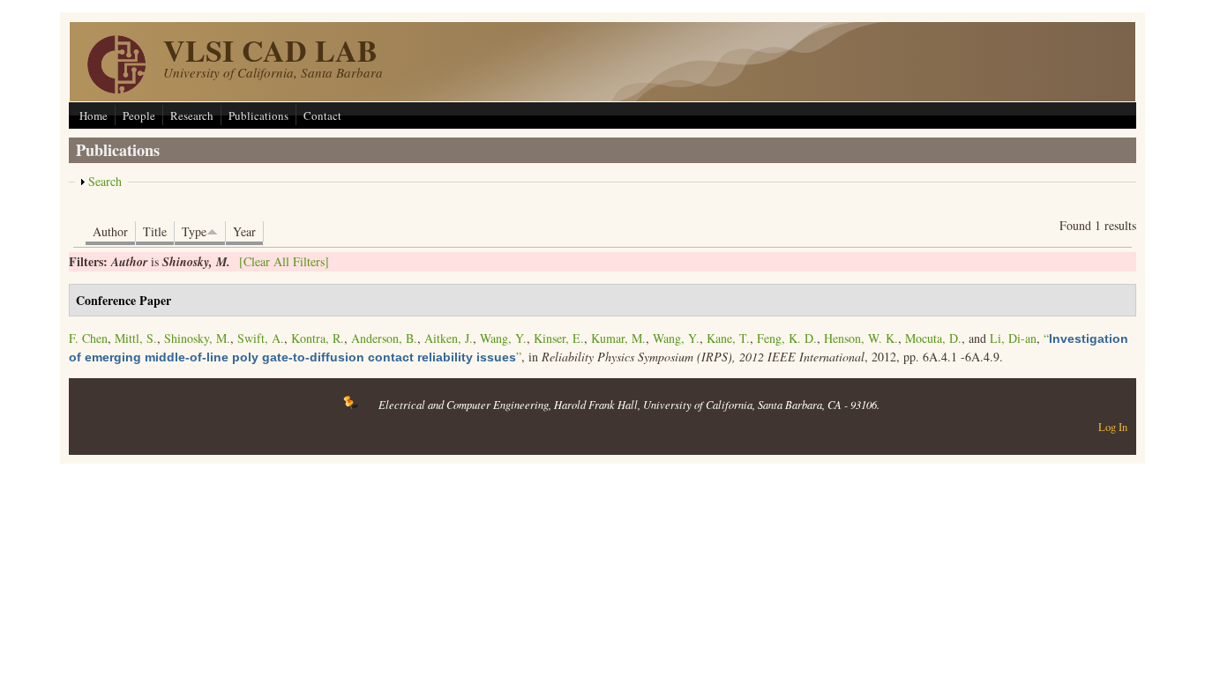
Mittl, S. (136, 338)
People (139, 115)
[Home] (116, 88)
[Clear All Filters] (284, 261)
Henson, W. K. (861, 338)
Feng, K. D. (787, 338)
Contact (322, 115)
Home (93, 115)
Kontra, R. (317, 338)
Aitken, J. (448, 338)
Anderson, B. (384, 338)
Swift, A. (260, 338)
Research (191, 115)
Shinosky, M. (197, 338)
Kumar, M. (618, 338)
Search (105, 181)
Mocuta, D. (933, 338)
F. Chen (88, 338)
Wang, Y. (503, 338)
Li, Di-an (1013, 338)
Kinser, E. (559, 338)
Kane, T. (728, 338)
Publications (258, 115)
